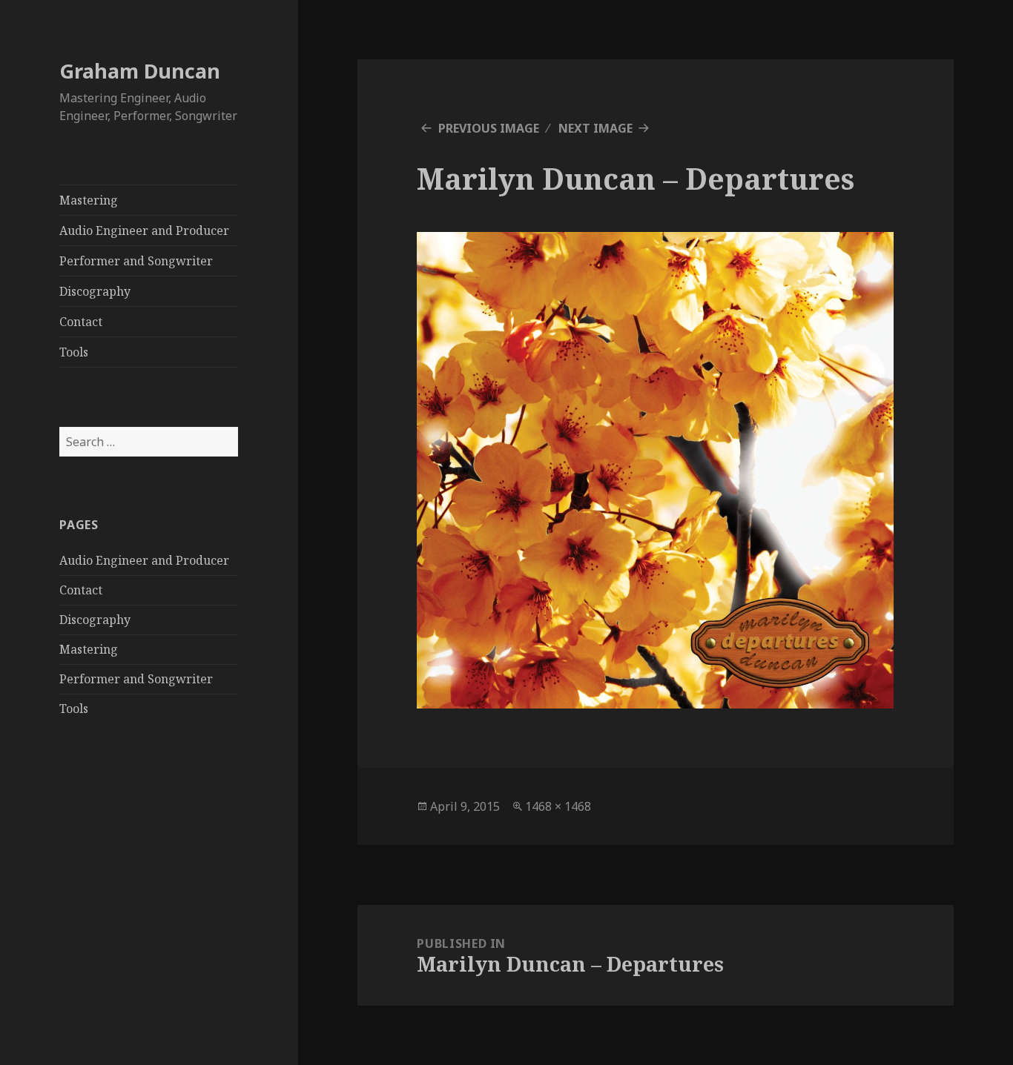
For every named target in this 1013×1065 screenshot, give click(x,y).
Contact (80, 321)
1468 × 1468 (558, 806)
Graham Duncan (139, 70)
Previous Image (488, 128)
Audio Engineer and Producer (144, 230)
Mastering (88, 200)
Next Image (595, 128)
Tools (73, 352)
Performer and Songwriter (136, 261)
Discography (95, 291)
